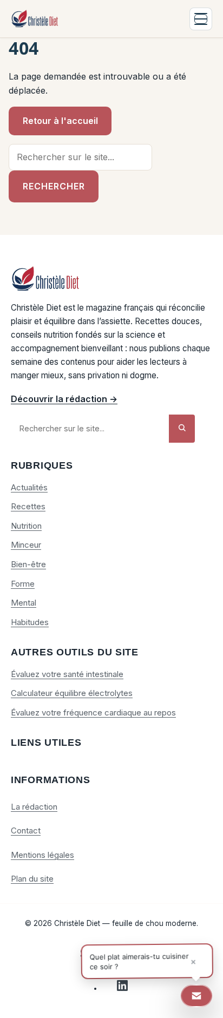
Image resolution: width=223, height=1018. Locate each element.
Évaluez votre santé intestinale (67, 674)
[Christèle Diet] (35, 18)
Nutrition (26, 526)
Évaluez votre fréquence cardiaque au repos (93, 712)
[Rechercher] (182, 428)
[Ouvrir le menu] (200, 19)
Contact (26, 830)
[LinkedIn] (122, 988)
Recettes (28, 506)
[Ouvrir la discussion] (196, 995)
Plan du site (32, 878)
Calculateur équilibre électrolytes (72, 693)
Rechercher (54, 186)
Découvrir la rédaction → (64, 398)
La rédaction (34, 807)
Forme (23, 584)
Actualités (29, 487)
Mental (23, 602)
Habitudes (30, 622)
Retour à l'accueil (60, 120)
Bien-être (28, 564)
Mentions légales (42, 855)
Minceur (26, 545)
